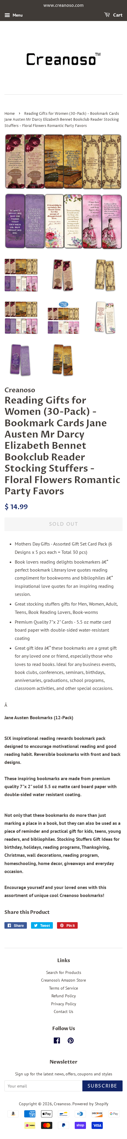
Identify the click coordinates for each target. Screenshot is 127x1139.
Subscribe (102, 1086)
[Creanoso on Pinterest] (70, 1041)
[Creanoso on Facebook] (56, 1041)
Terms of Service (63, 988)
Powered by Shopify (90, 1103)
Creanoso (62, 1103)
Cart (117, 15)
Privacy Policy (63, 1003)
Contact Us (63, 1011)
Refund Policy (63, 995)
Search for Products (63, 972)
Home (9, 113)
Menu (17, 15)
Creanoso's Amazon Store (63, 980)
